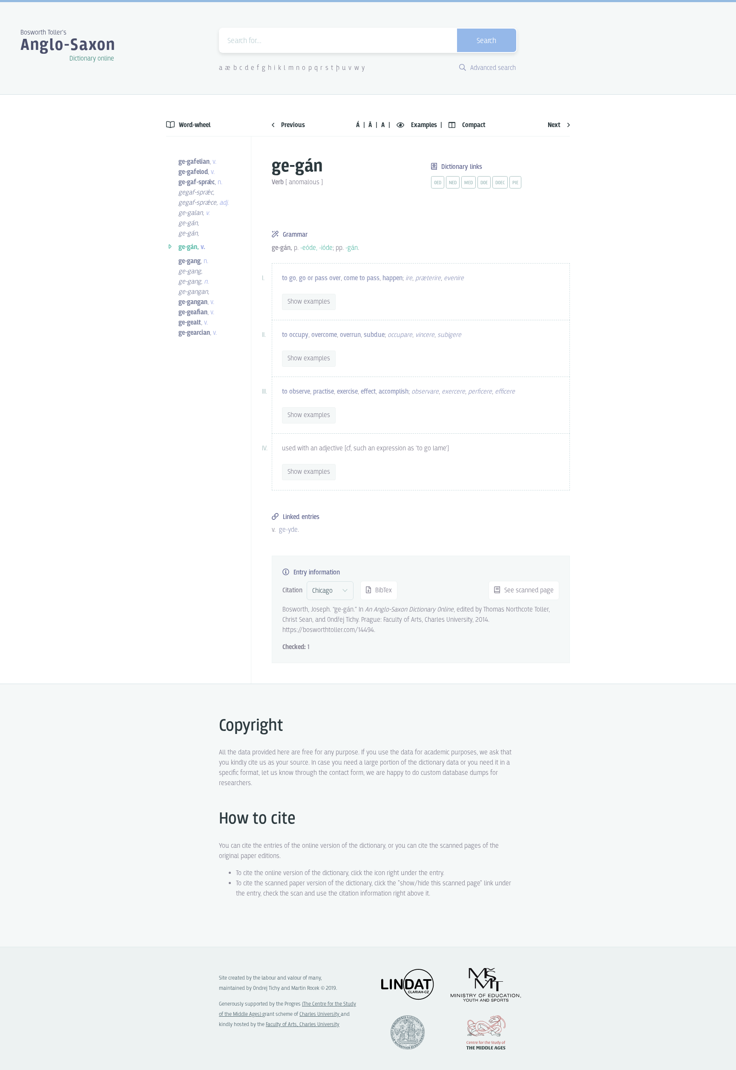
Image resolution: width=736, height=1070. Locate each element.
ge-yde (288, 529)
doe (484, 183)
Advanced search (492, 68)
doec (500, 183)
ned (453, 183)
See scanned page (528, 590)
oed (437, 183)
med (468, 183)
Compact (473, 125)
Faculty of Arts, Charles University (302, 1024)
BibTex (383, 590)
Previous (292, 125)
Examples (424, 125)
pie (515, 183)
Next (555, 125)
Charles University (320, 1014)
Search (486, 41)
